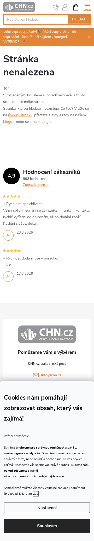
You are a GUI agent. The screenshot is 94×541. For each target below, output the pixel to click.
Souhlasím (47, 526)
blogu (7, 121)
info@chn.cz (51, 375)
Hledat (79, 19)
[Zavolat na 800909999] (55, 7)
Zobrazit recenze (36, 185)
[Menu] (87, 7)
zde (61, 476)
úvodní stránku (20, 115)
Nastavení (47, 508)
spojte (46, 121)
